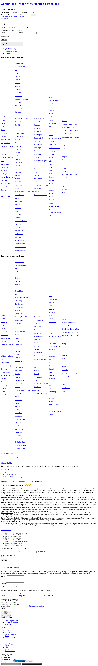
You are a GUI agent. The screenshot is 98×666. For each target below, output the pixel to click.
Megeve (17, 178)
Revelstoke (4, 187)
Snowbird (18, 76)
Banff (2, 161)
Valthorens (18, 208)
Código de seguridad (7, 604)
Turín (35, 182)
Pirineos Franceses (39, 118)
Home (6, 473)
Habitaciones (5, 36)
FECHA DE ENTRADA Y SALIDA (12, 31)
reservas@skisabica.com (35, 13)
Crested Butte (19, 92)
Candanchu (4, 136)
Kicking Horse (5, 174)
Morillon (17, 175)
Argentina (65, 168)
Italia (35, 169)
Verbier (51, 117)
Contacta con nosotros (11, 52)
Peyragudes (37, 131)
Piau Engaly (38, 135)
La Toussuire (19, 234)
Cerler (3, 120)
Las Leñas (65, 171)
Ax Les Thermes (39, 122)
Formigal (4, 123)
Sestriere (36, 172)
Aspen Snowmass (20, 66)
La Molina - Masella (7, 146)
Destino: (3, 27)
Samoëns (17, 188)
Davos (50, 126)
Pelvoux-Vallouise (20, 247)
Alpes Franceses (7, 44)
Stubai (50, 209)
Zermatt (51, 107)
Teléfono (3, 583)
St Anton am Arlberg (55, 138)
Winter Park (18, 96)
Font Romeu (38, 144)
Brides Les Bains (20, 243)
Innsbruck (52, 157)
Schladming (52, 193)
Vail (16, 70)
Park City (18, 125)
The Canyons (19, 105)
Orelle (17, 156)
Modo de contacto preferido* (9, 587)
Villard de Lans (19, 240)
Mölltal (51, 174)
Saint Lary (37, 141)
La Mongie (37, 148)
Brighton (17, 79)
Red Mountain (5, 183)
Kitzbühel (51, 154)
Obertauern (52, 180)
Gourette (36, 151)
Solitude (17, 83)
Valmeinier (18, 172)
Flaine (17, 211)
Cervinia (36, 175)
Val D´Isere (18, 201)
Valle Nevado (66, 189)
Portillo (64, 192)
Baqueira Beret (5, 143)
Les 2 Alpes (18, 162)
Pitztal (50, 187)
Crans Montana (53, 100)
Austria (51, 135)
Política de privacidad (11, 621)
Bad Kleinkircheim (54, 148)
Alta (16, 73)
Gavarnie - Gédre (39, 157)
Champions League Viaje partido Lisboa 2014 (31, 3)
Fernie (3, 193)
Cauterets (37, 125)
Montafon (51, 177)
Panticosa (4, 126)
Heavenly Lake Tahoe (21, 118)
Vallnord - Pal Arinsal (68, 127)
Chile (63, 186)
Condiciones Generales (12, 622)
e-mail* (3, 580)
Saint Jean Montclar (21, 221)
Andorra (64, 121)
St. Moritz (52, 113)
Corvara (36, 191)
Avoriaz (17, 140)
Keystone (18, 112)
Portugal (64, 145)
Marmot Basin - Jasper (8, 177)
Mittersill (51, 170)
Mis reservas (4, 18)
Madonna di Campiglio (41, 185)
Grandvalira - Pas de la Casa (70, 130)
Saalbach (51, 190)
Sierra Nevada (5, 139)
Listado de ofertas (18, 16)
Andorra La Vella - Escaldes (70, 137)
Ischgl (50, 161)
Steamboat (18, 89)
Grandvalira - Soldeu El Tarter (71, 134)
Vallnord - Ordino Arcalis (69, 124)
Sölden (51, 203)
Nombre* (4, 576)
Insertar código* (6, 606)
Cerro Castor (66, 178)
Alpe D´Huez (19, 136)
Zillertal (51, 216)
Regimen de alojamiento (8, 555)
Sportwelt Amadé (54, 206)
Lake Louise (5, 164)
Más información (6, 530)
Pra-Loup (18, 237)
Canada (3, 154)
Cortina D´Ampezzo (40, 195)
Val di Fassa (37, 188)
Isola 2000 (18, 149)
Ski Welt (51, 200)
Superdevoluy (19, 230)
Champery (52, 110)
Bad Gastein (52, 144)
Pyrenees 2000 (38, 138)
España (3, 117)
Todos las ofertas (10, 651)
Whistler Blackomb (7, 157)
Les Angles (37, 128)
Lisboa (64, 148)
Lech (50, 164)
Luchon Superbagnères (41, 161)
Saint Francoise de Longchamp (24, 191)
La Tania (17, 159)
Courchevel (18, 146)
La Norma (18, 224)
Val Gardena (38, 178)
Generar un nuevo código (36, 606)
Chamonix (18, 143)
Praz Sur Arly (19, 217)
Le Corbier (18, 214)
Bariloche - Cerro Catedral (70, 174)
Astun (3, 130)
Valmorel (17, 204)
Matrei (50, 167)
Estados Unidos (19, 63)
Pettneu (51, 183)
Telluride (17, 86)
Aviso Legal (8, 624)
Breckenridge (19, 109)
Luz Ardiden (38, 154)
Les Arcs (17, 165)
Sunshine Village (6, 167)
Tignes (17, 198)
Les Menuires (19, 169)
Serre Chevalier (19, 195)
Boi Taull (4, 133)
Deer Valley (18, 102)
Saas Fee (51, 104)
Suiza (50, 97)
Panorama (4, 190)
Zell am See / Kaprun (55, 213)
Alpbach (51, 141)
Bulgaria (64, 157)
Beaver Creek (19, 115)
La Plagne (18, 152)
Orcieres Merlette (20, 250)
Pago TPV (8, 53)
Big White (4, 170)
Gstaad (51, 120)
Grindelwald (52, 123)
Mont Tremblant (6, 196)
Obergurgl (52, 151)
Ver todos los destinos (11, 50)
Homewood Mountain (21, 99)
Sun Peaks (4, 180)
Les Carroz (18, 227)
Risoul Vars (18, 185)
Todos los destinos (6, 16)
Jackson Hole (19, 122)
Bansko (64, 160)
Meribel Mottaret (20, 182)
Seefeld (51, 196)
